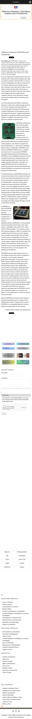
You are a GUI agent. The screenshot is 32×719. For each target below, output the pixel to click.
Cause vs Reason (7, 602)
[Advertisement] (16, 35)
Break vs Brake (6, 609)
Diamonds (7, 567)
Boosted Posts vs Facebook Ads (11, 620)
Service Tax (22, 559)
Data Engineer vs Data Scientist (11, 617)
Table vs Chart (6, 636)
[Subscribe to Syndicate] (2, 706)
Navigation (16, 2)
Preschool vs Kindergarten (10, 634)
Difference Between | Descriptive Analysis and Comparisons (16, 12)
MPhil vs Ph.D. (6, 704)
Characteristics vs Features (10, 606)
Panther (22, 563)
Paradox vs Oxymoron (8, 657)
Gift (7, 555)
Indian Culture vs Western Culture (12, 697)
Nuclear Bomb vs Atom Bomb (11, 631)
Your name (4, 372)
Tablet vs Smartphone (8, 693)
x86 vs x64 (5, 659)
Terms (7, 559)
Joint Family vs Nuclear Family (11, 699)
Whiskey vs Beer (7, 668)
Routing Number (22, 552)
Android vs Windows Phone (10, 647)
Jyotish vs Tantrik (7, 661)
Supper (22, 567)
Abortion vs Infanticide (8, 624)
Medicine (7, 552)
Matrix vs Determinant (8, 663)
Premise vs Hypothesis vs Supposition (13, 611)
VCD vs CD (5, 666)
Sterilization (22, 555)
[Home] (16, 8)
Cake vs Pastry (6, 672)
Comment (4, 378)
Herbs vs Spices (7, 604)
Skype (7, 563)
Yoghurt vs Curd (7, 649)
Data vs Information (8, 642)
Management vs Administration (11, 645)
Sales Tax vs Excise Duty (9, 670)
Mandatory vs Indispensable (10, 622)
